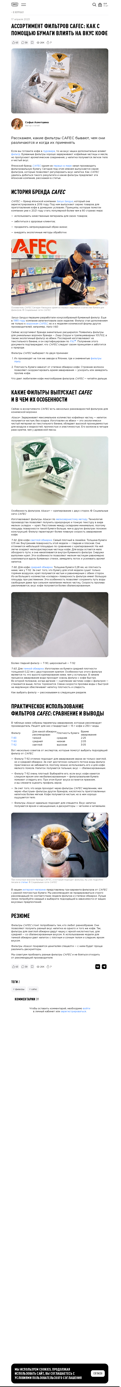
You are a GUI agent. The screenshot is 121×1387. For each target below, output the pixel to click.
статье (24, 882)
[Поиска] (94, 4)
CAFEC (36, 166)
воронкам (37, 324)
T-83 (13, 738)
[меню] (23, 5)
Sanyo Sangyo (65, 201)
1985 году (19, 321)
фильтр (15, 154)
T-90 (14, 741)
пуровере (49, 151)
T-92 (14, 745)
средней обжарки (42, 567)
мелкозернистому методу (71, 519)
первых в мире (62, 166)
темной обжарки (33, 669)
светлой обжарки (41, 540)
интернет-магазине (34, 890)
